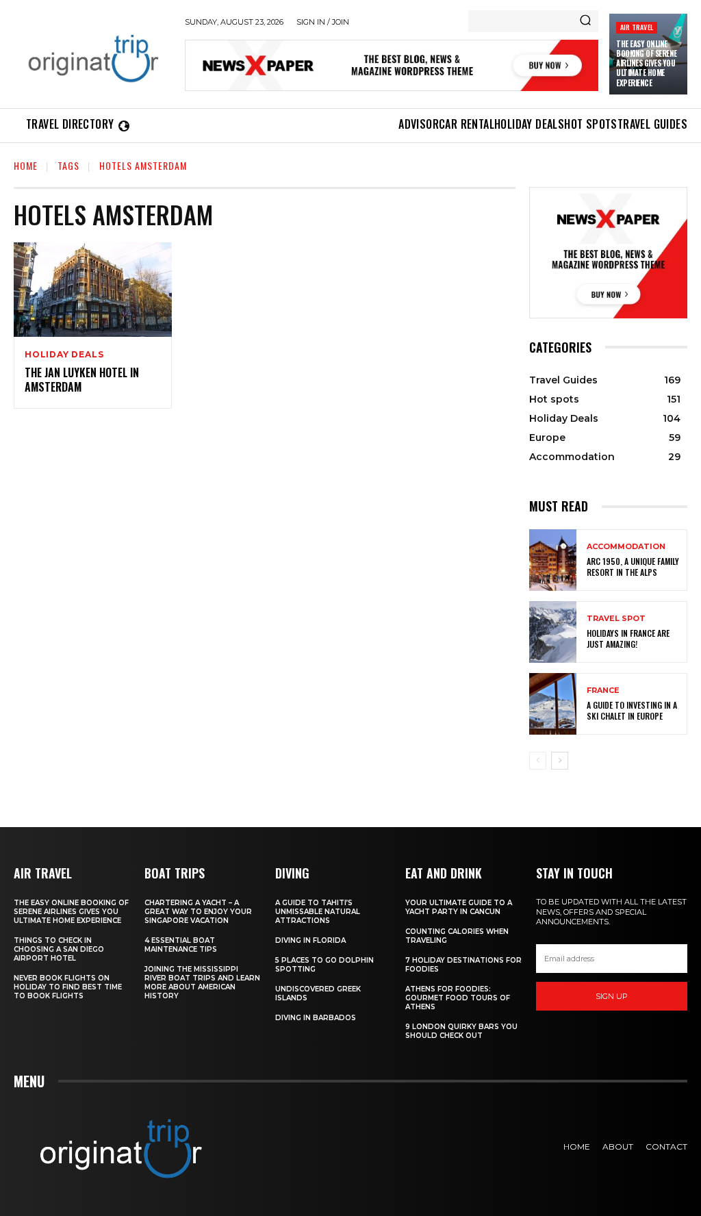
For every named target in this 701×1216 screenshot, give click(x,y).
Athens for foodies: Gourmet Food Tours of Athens (457, 998)
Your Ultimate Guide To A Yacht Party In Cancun (458, 907)
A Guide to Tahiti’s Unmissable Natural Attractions (317, 911)
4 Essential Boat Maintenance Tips (180, 945)
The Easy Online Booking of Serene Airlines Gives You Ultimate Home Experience (646, 63)
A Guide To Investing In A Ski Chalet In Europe (632, 710)
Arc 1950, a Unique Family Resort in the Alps (633, 566)
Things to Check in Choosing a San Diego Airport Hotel (59, 949)
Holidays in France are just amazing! (628, 638)
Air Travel (636, 27)
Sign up (612, 996)
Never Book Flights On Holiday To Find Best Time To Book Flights (68, 987)
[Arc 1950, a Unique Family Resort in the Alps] (552, 560)
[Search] (585, 21)
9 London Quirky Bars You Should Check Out (461, 1031)
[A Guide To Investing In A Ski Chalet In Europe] (552, 704)
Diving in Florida (310, 940)
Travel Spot (616, 618)
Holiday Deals (64, 355)
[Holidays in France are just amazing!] (552, 632)
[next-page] (559, 761)
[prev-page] (537, 761)
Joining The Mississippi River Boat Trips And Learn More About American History (202, 982)
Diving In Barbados (315, 1017)
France (603, 690)
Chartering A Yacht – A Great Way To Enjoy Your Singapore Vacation (198, 911)
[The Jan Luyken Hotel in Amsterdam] (93, 290)
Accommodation (626, 546)
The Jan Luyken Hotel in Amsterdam (82, 379)
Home (26, 165)
